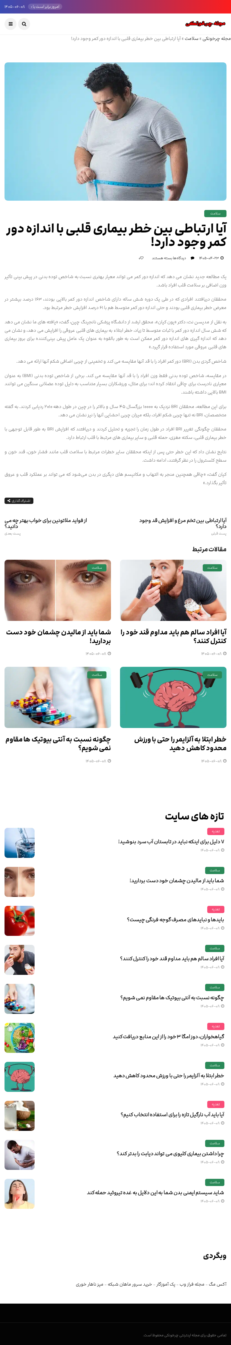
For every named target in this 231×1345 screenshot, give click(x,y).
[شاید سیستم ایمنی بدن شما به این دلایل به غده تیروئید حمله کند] (20, 1194)
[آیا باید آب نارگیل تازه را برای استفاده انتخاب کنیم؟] (20, 1116)
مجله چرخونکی (216, 38)
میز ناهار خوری (89, 1284)
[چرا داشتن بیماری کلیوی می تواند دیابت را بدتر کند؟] (20, 1155)
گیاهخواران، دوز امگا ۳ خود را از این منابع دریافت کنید (168, 1037)
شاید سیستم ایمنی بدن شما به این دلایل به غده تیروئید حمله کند (155, 1193)
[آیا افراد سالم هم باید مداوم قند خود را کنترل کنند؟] (173, 590)
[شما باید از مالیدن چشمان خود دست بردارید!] (58, 590)
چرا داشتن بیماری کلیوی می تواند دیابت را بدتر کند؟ (170, 1154)
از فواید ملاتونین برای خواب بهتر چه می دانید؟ (46, 526)
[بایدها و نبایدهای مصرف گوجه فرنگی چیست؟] (20, 921)
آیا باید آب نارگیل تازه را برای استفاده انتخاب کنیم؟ (172, 1115)
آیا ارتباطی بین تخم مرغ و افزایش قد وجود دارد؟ (182, 526)
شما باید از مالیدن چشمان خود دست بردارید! (58, 637)
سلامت (192, 38)
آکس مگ (217, 1284)
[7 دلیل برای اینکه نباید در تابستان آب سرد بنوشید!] (20, 843)
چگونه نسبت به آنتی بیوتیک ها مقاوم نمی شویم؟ (58, 744)
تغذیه (216, 831)
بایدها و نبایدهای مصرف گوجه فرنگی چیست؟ (175, 920)
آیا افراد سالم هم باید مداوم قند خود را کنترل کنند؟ (173, 637)
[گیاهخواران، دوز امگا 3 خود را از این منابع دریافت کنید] (20, 1038)
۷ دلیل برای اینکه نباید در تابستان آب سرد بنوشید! (171, 842)
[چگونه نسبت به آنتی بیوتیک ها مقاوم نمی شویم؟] (58, 697)
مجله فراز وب (192, 1284)
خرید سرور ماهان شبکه (130, 1284)
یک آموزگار (165, 1284)
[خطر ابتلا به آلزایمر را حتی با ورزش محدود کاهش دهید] (173, 697)
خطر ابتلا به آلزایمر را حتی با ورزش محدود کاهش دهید (180, 744)
